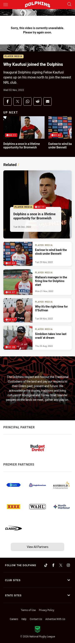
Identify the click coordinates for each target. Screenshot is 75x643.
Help (23, 619)
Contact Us (36, 619)
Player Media (13, 56)
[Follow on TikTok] (46, 565)
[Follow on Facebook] (53, 565)
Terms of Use (28, 610)
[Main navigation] (5, 4)
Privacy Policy (46, 610)
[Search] (69, 4)
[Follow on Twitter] (60, 565)
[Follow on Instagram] (68, 565)
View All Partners (37, 547)
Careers (14, 619)
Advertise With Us (55, 619)
